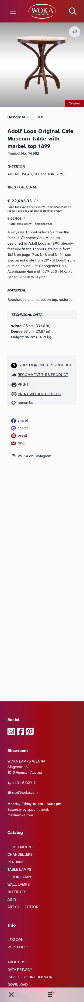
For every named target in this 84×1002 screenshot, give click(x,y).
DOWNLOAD (17, 984)
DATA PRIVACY (19, 969)
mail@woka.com (24, 792)
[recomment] (14, 374)
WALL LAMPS (18, 884)
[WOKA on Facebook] (20, 731)
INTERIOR (16, 892)
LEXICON (15, 939)
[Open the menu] (14, 11)
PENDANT (15, 862)
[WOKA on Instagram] (11, 731)
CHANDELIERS (20, 854)
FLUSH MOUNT (20, 847)
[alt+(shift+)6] (11, 994)
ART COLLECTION (22, 907)
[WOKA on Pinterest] (30, 731)
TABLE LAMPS (19, 869)
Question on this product (45, 365)
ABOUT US (16, 962)
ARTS (12, 899)
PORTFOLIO (17, 947)
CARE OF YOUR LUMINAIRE (31, 977)
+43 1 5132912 (23, 783)
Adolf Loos (33, 117)
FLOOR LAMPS (19, 877)
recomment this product (43, 374)
